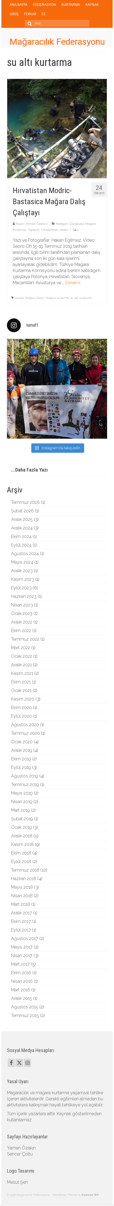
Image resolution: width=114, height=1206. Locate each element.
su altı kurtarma (81, 297)
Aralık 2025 (22, 519)
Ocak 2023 (21, 613)
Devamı (72, 282)
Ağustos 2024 (25, 553)
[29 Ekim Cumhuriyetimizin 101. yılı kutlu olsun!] (57, 389)
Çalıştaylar (76, 224)
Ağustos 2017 (24, 938)
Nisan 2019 (21, 801)
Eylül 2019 (21, 767)
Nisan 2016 (22, 981)
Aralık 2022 (21, 622)
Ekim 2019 (21, 759)
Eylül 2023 (21, 587)
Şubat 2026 (22, 510)
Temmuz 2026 (25, 502)
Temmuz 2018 (25, 870)
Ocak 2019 (21, 827)
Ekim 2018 (21, 853)
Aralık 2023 (22, 570)
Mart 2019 (20, 810)
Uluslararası (49, 230)
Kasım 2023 (22, 579)
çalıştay (19, 297)
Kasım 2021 (22, 673)
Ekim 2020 (21, 707)
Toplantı (34, 230)
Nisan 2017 (21, 955)
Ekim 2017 (21, 921)
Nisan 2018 (22, 895)
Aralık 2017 (21, 912)
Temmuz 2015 (25, 1015)
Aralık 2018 (21, 835)
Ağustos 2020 (25, 724)
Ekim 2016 (21, 972)
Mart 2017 (20, 964)
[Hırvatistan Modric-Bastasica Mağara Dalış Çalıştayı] (57, 128)
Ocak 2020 (22, 741)
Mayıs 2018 (22, 887)
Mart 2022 (20, 647)
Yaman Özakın (36, 224)
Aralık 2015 (21, 998)
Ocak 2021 (21, 690)
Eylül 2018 (21, 861)
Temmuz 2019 (25, 784)
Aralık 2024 (22, 528)
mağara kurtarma (57, 297)
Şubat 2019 (22, 818)
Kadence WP (90, 1194)
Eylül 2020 (21, 716)
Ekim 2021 (21, 682)
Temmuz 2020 (25, 733)
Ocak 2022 (21, 656)
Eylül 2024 (21, 545)
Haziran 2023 (24, 596)
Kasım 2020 (22, 699)
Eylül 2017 (21, 930)
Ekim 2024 (21, 536)
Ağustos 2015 (24, 1007)
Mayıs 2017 (22, 947)
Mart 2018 (20, 904)
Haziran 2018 (23, 878)
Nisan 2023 (22, 605)
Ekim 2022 (21, 630)
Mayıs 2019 (22, 793)
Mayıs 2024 (22, 562)
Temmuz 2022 (25, 639)
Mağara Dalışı (34, 297)
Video (64, 230)
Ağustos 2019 (24, 776)
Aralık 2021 (21, 664)
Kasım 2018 (22, 844)
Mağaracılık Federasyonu (57, 41)
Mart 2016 (20, 989)
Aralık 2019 (21, 750)
